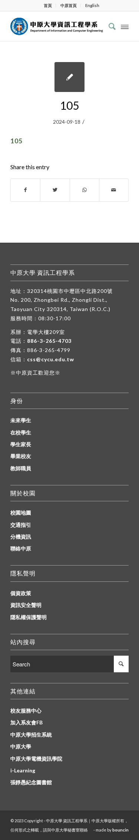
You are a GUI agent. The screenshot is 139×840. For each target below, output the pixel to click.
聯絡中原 (20, 548)
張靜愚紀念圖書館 (31, 782)
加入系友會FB (26, 722)
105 (69, 105)
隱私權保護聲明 (28, 617)
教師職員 (20, 468)
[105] (69, 77)
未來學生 (20, 420)
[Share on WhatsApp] (84, 190)
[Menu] (125, 26)
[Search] (108, 26)
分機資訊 (20, 536)
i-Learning (22, 770)
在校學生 (20, 432)
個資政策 (20, 593)
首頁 (48, 5)
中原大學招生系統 (31, 734)
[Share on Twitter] (54, 190)
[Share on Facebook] (25, 190)
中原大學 (20, 746)
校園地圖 (20, 512)
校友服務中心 (26, 710)
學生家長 (20, 444)
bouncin (120, 829)
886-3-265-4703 (49, 341)
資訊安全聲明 (26, 605)
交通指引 (20, 525)
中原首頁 (68, 5)
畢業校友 (20, 456)
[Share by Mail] (113, 190)
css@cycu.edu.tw (50, 359)
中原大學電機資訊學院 (36, 758)
